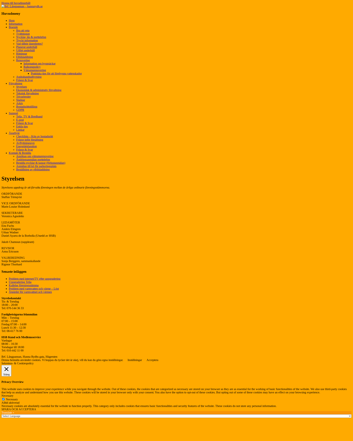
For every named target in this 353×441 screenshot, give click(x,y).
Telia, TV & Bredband (29, 116)
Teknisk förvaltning (27, 93)
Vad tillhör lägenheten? (29, 43)
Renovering (23, 60)
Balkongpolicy (32, 66)
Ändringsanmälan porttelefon (33, 159)
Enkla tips (22, 126)
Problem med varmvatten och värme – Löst (34, 288)
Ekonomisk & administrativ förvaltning (38, 90)
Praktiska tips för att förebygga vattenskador (56, 73)
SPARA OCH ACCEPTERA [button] (18, 409)
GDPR (20, 109)
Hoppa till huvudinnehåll (15, 3)
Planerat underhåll (26, 47)
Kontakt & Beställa (20, 152)
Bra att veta (22, 30)
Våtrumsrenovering (35, 70)
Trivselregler (23, 96)
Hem (12, 20)
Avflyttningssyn (25, 143)
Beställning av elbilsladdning (33, 169)
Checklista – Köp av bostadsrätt (34, 136)
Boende (13, 27)
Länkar (20, 129)
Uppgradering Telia (20, 282)
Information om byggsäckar (40, 63)
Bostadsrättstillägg (26, 106)
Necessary (12, 399)
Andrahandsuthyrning (29, 76)
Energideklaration (26, 146)
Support (13, 113)
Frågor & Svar (24, 80)
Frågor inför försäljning (29, 139)
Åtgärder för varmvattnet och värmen (30, 292)
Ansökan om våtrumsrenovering (35, 156)
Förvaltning (15, 83)
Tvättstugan (23, 33)
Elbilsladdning (24, 56)
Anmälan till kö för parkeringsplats (36, 166)
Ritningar (21, 53)
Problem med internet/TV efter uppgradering (34, 278)
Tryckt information (27, 40)
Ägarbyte (14, 133)
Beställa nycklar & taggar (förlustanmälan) (40, 162)
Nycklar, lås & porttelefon (31, 37)
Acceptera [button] (152, 360)
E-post (20, 119)
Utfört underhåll (25, 50)
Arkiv (19, 103)
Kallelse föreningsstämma (24, 285)
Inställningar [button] (135, 360)
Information (15, 23)
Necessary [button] (7, 395)
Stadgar (20, 100)
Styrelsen (21, 86)
